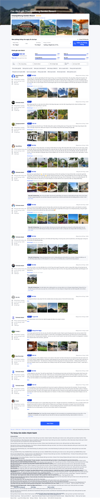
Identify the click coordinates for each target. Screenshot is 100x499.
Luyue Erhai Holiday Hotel (23, 498)
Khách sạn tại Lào (26, 429)
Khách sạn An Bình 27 (26, 495)
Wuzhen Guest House (15, 495)
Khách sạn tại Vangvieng (51, 429)
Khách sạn (18, 429)
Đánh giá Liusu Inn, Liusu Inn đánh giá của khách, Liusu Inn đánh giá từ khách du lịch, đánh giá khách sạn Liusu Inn (36, 488)
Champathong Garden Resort (65, 429)
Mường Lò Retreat (34, 498)
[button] (89, 2)
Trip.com (12, 429)
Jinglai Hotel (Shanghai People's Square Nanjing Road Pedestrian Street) (48, 495)
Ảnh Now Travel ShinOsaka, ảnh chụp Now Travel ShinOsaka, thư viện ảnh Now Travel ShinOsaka (32, 477)
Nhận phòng (15, 42)
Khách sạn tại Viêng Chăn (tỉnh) (38, 429)
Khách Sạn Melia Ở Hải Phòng (77, 483)
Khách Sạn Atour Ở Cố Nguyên (63, 483)
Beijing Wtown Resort (70, 495)
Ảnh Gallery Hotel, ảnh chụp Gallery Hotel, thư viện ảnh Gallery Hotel (26, 483)
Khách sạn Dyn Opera (80, 495)
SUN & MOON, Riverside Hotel (54, 498)
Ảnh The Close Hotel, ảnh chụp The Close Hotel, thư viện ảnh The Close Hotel (28, 479)
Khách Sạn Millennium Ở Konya (34, 485)
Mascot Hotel (13, 498)
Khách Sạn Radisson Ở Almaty (48, 483)
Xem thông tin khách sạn (39, 17)
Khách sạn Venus (43, 498)
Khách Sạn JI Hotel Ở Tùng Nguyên (18, 485)
